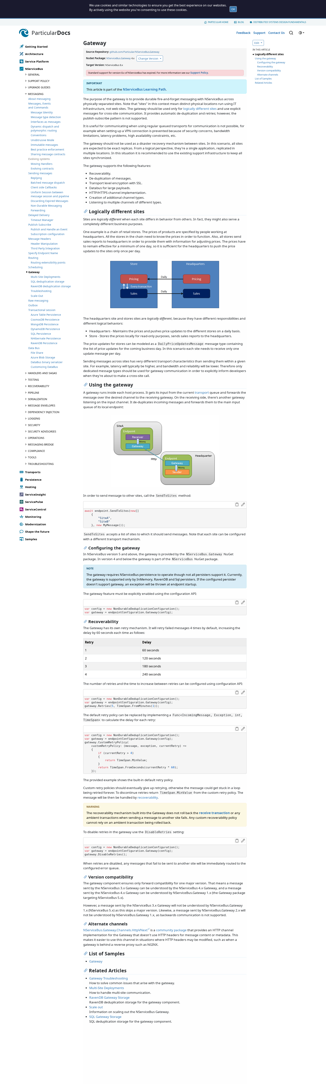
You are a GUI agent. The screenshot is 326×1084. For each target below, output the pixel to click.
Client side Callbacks (44, 187)
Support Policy (38, 81)
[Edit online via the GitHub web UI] (243, 504)
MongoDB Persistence (44, 324)
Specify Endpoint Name (43, 253)
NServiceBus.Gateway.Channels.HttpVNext (115, 930)
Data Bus (34, 348)
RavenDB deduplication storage (51, 286)
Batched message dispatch (48, 182)
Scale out (96, 1007)
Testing (33, 379)
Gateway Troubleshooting (108, 978)
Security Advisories (42, 431)
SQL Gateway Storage (105, 1016)
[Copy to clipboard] (237, 504)
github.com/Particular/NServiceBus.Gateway (134, 51)
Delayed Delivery (38, 215)
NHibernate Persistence (46, 338)
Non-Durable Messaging (46, 205)
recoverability (148, 797)
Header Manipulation (44, 243)
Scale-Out (37, 296)
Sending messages (40, 173)
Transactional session (41, 310)
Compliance (36, 451)
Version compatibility (269, 70)
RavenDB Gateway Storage (109, 997)
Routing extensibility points (48, 262)
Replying (36, 178)
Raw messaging (38, 300)
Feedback (243, 33)
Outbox (33, 305)
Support (259, 33)
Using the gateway (265, 58)
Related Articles (263, 82)
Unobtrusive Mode (42, 140)
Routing (33, 258)
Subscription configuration (48, 234)
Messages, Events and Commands (39, 105)
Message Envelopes (41, 405)
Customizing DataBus (44, 367)
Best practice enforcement (47, 149)
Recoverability (38, 386)
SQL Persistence (41, 333)
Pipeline (33, 392)
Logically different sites (269, 54)
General (34, 74)
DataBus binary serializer (47, 362)
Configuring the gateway (271, 62)
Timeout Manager (42, 220)
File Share (37, 352)
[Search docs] (291, 33)
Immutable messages (44, 145)
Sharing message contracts (48, 154)
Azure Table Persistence (46, 314)
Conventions (38, 135)
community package (171, 930)
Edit (257, 43)
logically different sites (200, 108)
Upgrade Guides (39, 87)
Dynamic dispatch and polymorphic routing (45, 128)
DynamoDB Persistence (45, 329)
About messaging (39, 99)
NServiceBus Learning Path (144, 89)
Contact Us (276, 33)
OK (233, 9)
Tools (32, 457)
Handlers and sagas (42, 373)
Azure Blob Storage (43, 357)
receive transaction (214, 813)
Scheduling (35, 267)
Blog (241, 22)
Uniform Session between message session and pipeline (50, 194)
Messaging (35, 94)
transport (202, 392)
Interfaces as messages (46, 122)
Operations (36, 438)
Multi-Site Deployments (45, 277)
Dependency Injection (43, 412)
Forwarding (38, 210)
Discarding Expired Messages (49, 201)
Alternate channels (267, 74)
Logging (34, 418)
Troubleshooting (41, 291)
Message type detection (46, 117)
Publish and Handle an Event (49, 229)
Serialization (37, 399)
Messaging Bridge (41, 444)
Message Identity (42, 112)
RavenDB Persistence (44, 343)
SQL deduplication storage (47, 281)
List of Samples (263, 78)
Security (34, 425)
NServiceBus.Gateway (118, 58)
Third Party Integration (45, 248)
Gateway (95, 961)
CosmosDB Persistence (45, 319)
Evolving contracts (42, 168)
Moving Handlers (41, 164)
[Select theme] (301, 32)
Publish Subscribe (39, 224)
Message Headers (39, 239)
